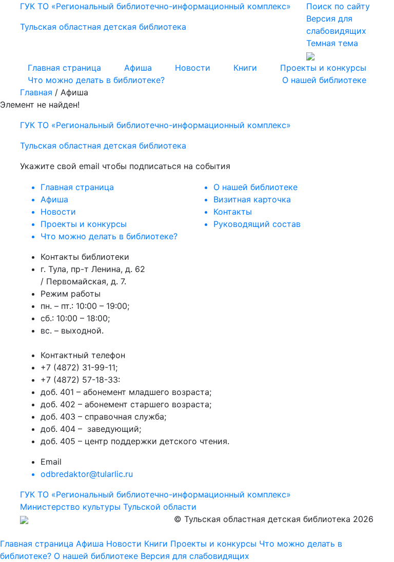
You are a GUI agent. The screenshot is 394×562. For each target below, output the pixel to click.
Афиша (138, 68)
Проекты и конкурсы (323, 68)
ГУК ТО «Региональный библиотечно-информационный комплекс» (155, 494)
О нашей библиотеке (324, 80)
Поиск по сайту (338, 6)
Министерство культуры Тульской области (108, 507)
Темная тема (332, 43)
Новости (192, 68)
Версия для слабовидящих (195, 556)
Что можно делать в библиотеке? (96, 80)
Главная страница (64, 68)
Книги (245, 68)
